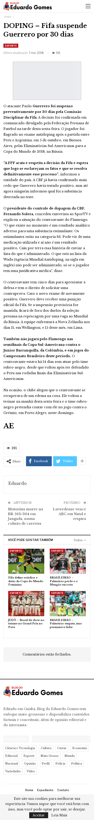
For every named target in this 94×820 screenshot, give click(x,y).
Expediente (45, 790)
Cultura (46, 748)
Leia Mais (59, 815)
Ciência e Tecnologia (20, 748)
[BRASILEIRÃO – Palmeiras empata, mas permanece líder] (68, 603)
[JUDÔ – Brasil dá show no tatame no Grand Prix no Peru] (26, 603)
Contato (63, 790)
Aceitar (39, 815)
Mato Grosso (50, 756)
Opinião (30, 763)
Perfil (46, 763)
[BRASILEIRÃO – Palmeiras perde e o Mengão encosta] (68, 561)
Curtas (61, 748)
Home (29, 790)
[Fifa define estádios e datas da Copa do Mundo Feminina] (26, 561)
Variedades (13, 771)
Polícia (60, 763)
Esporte (11, 45)
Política (76, 763)
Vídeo (31, 771)
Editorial (11, 756)
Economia (79, 748)
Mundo (70, 756)
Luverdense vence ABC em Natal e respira (69, 514)
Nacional (11, 763)
